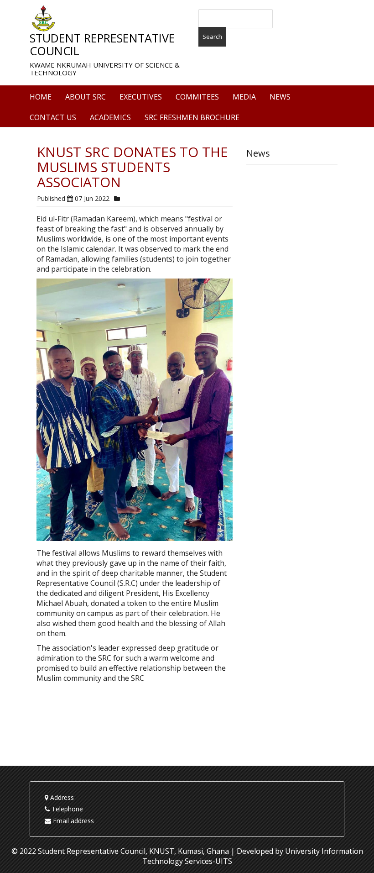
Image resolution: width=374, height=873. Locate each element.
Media (244, 97)
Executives (140, 97)
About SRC (85, 97)
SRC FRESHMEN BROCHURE (192, 117)
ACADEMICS (110, 117)
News (280, 97)
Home (41, 97)
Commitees (197, 97)
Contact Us (53, 117)
